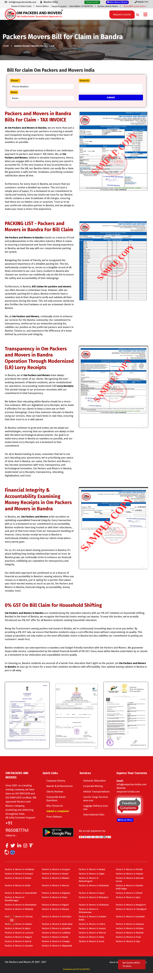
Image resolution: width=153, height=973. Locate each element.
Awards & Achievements (59, 786)
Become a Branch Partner (108, 6)
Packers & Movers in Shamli (129, 893)
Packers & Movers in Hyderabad (57, 924)
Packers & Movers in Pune (128, 937)
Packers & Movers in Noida (17, 885)
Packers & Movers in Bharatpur (94, 897)
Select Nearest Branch (118, 2)
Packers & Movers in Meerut (55, 885)
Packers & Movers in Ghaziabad (94, 885)
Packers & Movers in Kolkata (129, 928)
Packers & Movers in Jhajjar (92, 873)
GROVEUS (86, 969)
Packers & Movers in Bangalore (131, 905)
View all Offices (126, 820)
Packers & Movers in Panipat (129, 873)
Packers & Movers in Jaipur (17, 928)
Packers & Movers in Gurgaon (56, 869)
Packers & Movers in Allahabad (93, 905)
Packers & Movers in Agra (128, 897)
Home (6, 46)
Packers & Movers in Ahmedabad (20, 905)
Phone (15, 80)
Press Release (54, 816)
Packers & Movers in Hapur (92, 893)
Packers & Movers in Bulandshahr (21, 893)
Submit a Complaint (57, 811)
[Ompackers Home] (34, 14)
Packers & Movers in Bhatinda (19, 909)
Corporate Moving (93, 786)
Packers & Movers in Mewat (92, 869)
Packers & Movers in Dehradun (56, 916)
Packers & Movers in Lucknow (19, 932)
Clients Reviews (54, 791)
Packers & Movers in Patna (91, 937)
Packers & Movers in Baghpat (56, 893)
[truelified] (31, 846)
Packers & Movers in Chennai (18, 916)
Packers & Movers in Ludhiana (56, 932)
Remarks (84, 80)
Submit (111, 97)
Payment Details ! (92, 2)
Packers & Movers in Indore (92, 924)
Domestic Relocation (94, 780)
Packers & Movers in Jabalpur (130, 924)
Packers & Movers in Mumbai (129, 932)
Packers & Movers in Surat (91, 941)
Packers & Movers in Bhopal (55, 909)
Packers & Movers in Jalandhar (56, 928)
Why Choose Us (54, 805)
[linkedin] (19, 846)
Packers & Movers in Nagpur (18, 937)
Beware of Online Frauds (22, 6)
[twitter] (12, 846)
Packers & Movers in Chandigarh (131, 909)
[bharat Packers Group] (7, 852)
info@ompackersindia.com (131, 784)
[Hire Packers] (13, 852)
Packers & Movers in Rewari (55, 873)
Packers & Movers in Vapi (128, 941)
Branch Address (42, 6)
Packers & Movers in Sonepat (19, 873)
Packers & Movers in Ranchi (18, 941)
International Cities (93, 814)
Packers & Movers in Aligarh (55, 905)
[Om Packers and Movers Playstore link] (58, 832)
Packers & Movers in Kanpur (92, 928)
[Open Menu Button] (145, 15)
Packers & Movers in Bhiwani (55, 878)
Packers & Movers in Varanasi (19, 945)
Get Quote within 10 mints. (131, 964)
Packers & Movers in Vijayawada (57, 945)
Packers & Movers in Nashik (55, 937)
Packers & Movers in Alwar (54, 897)
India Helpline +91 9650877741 (81, 6)
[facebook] (7, 846)
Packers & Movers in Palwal (18, 878)
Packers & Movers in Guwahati (130, 916)
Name (14, 92)
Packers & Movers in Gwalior (18, 924)
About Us (114, 962)
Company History (55, 780)
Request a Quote (59, 6)
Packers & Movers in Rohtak (129, 869)
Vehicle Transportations (96, 791)
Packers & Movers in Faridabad (19, 869)
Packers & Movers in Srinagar (56, 941)
